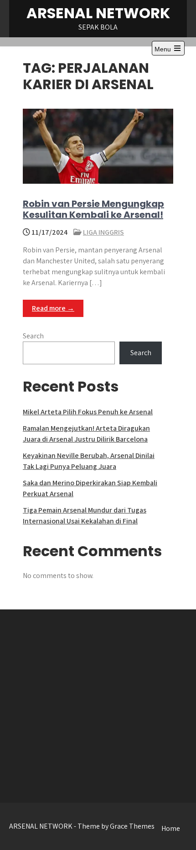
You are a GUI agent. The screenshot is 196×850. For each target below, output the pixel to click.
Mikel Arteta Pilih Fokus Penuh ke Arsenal (88, 412)
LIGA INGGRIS (103, 232)
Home (170, 828)
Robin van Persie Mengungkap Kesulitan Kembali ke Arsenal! (93, 209)
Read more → (53, 308)
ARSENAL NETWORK (98, 13)
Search (33, 336)
